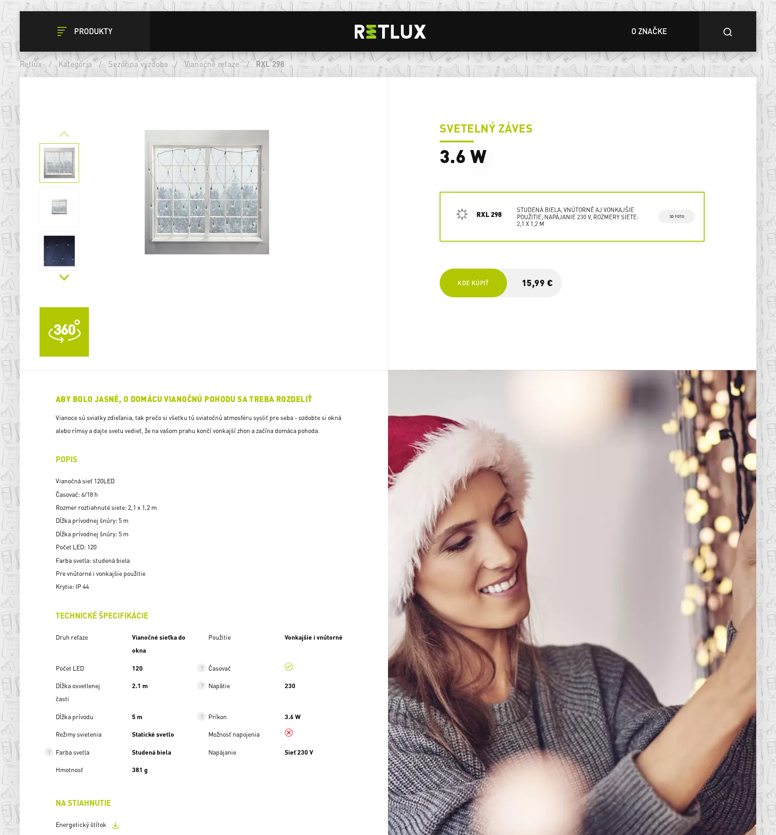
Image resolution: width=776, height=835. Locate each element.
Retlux (31, 64)
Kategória (75, 64)
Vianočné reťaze (212, 64)
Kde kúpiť (473, 283)
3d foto (676, 216)
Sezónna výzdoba (138, 64)
